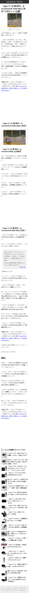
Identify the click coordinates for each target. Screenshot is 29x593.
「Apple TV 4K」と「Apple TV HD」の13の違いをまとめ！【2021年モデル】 (17, 553)
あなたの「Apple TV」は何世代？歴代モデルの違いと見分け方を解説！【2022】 (17, 481)
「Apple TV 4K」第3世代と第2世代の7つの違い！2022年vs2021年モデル (17, 493)
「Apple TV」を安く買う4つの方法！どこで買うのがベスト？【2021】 (16, 501)
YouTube (7, 590)
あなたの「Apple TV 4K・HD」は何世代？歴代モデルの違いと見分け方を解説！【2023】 (17, 461)
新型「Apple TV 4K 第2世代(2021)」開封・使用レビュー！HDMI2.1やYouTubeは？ (14, 88)
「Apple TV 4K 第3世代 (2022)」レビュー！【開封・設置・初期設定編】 (17, 487)
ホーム (2, 590)
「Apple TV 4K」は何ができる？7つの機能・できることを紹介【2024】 (17, 454)
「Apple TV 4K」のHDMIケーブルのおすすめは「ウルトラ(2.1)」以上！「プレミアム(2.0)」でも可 (17, 468)
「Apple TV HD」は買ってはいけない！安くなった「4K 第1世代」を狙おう (17, 507)
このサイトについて (14, 590)
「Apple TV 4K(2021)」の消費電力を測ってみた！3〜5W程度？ (17, 519)
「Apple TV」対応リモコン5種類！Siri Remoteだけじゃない (17, 558)
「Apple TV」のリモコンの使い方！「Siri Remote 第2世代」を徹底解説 (17, 526)
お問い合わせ (23, 590)
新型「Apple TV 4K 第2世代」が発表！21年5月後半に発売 (17, 572)
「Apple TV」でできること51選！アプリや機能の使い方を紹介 (17, 539)
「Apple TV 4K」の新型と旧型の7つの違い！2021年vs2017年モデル (17, 565)
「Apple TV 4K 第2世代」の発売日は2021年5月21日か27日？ (17, 545)
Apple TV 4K (22, 267)
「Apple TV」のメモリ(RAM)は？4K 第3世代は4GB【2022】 (16, 474)
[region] (14, 106)
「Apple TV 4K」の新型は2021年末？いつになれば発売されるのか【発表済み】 (16, 579)
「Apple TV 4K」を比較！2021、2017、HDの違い (16, 513)
